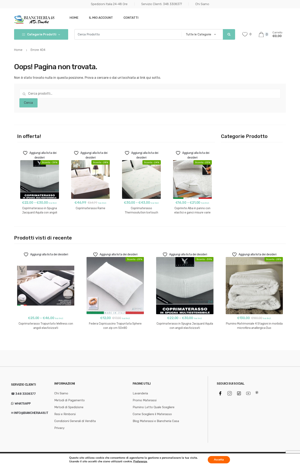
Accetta (219, 460)
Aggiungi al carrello (90, 221)
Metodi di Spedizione (68, 407)
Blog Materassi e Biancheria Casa (156, 421)
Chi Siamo (202, 4)
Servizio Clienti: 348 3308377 (161, 4)
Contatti (130, 18)
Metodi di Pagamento (69, 400)
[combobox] (126, 34)
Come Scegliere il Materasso (152, 414)
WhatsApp (22, 403)
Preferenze (140, 461)
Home (74, 18)
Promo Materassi (145, 400)
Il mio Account (101, 18)
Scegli (39, 225)
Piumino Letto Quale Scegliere (153, 407)
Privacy (59, 428)
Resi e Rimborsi (65, 414)
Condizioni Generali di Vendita (75, 421)
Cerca (28, 103)
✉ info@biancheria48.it (29, 413)
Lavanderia (140, 393)
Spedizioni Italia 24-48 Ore (109, 4)
